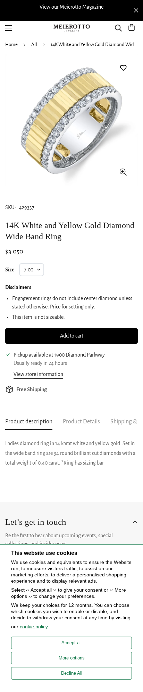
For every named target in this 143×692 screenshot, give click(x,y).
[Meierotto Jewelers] (71, 28)
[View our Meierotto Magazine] (71, 7)
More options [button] (72, 657)
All (34, 44)
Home (11, 44)
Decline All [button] (71, 673)
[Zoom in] (123, 172)
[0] (131, 28)
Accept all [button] (71, 642)
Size (10, 269)
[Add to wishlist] (123, 68)
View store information (38, 374)
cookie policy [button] (34, 626)
